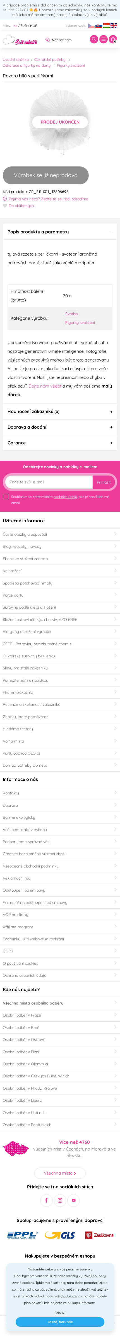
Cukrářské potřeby (49, 59)
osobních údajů (65, 497)
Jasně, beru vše (60, 1322)
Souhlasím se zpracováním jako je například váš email (60, 500)
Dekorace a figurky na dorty (27, 65)
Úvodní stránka (16, 59)
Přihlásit (104, 482)
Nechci (60, 1312)
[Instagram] (60, 1200)
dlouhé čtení (70, 1296)
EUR (23, 26)
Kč (15, 26)
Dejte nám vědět (44, 386)
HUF (33, 26)
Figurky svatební (71, 65)
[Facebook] (46, 1200)
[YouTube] (73, 1200)
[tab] (60, 232)
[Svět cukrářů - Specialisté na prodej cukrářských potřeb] (20, 39)
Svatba (71, 313)
